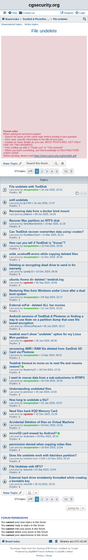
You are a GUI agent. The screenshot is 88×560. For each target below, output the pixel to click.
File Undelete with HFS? (26, 466)
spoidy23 (28, 271)
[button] (30, 171)
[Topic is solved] (22, 366)
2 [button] (42, 171)
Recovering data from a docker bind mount (39, 211)
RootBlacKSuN (31, 234)
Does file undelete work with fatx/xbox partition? (43, 455)
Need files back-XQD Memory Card (33, 411)
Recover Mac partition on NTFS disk (34, 220)
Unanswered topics (11, 24)
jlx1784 (27, 203)
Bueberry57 (29, 369)
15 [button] (65, 171)
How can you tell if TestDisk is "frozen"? (37, 243)
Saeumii (27, 469)
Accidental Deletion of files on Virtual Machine (41, 422)
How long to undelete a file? (29, 400)
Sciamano (28, 436)
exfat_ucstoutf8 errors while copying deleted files (43, 254)
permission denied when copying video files (40, 444)
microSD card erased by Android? (33, 433)
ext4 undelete (18, 200)
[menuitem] (12, 13)
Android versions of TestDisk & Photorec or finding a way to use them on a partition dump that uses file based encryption (46, 320)
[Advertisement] (44, 83)
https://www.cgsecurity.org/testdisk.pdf (55, 155)
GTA (47, 548)
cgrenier (28, 282)
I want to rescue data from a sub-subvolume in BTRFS (47, 377)
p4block (27, 214)
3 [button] (47, 171)
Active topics (32, 24)
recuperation (31, 189)
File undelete (44, 30)
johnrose (28, 391)
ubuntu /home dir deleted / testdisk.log (36, 279)
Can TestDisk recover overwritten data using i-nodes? (46, 231)
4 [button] (52, 171)
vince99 (27, 484)
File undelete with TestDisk (28, 186)
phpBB (32, 551)
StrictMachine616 (32, 223)
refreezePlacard (32, 326)
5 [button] (57, 171)
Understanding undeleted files (30, 388)
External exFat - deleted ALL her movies (37, 305)
